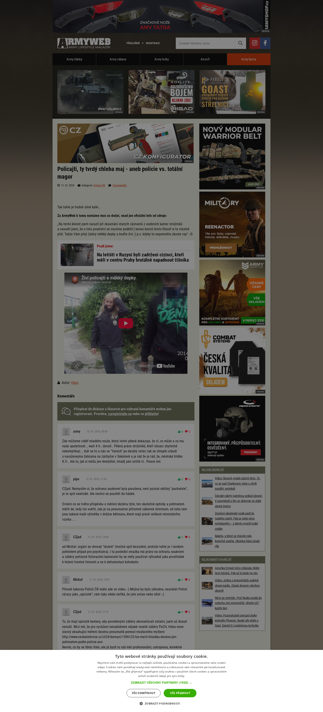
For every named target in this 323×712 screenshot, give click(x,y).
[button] (161, 682)
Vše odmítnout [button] (143, 693)
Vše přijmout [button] (180, 693)
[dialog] (161, 681)
